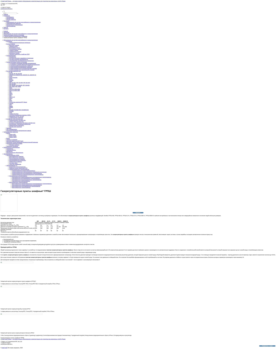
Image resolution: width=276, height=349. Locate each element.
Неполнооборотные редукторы (17, 160)
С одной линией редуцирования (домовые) (20, 67)
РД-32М (11, 80)
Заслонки (8, 128)
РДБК (10, 81)
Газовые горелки (13, 50)
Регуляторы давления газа (13, 71)
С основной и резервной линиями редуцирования (22, 63)
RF (10, 108)
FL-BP (11, 72)
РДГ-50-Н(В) (12, 84)
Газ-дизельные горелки (15, 49)
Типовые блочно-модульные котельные (19, 42)
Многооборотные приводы (16, 156)
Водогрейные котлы (14, 47)
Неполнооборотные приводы (17, 159)
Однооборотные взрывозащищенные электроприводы (26, 179)
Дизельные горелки (14, 53)
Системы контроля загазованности (18, 59)
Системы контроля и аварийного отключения (21, 58)
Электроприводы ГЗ (11, 165)
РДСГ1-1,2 (12, 97)
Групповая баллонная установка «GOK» (20, 115)
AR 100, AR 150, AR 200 (15, 73)
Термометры (9, 148)
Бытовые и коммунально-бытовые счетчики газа (22, 122)
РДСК (10, 98)
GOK (10, 104)
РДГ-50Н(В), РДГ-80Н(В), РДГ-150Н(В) (19, 85)
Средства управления (15, 164)
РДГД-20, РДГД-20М (14, 89)
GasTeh (11, 103)
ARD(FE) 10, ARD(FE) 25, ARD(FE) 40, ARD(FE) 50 (22, 75)
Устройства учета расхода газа (14, 119)
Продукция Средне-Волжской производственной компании (22, 142)
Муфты (8, 133)
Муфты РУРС (12, 135)
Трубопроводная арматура (13, 23)
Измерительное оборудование (14, 24)
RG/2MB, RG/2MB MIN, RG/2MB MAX (19, 110)
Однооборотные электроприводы (18, 176)
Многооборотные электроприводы (18, 182)
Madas (11, 106)
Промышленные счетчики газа (17, 120)
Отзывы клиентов (11, 19)
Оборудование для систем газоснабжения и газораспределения (23, 22)
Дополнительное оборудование (14, 152)
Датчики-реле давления (15, 126)
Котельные (9, 41)
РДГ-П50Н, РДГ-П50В (15, 86)
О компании (6, 15)
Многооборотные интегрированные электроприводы (26, 186)
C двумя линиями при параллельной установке (21, 69)
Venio (10, 112)
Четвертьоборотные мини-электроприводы (23, 170)
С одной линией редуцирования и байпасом (15, 36)
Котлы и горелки (10, 44)
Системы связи (13, 163)
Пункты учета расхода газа (16, 121)
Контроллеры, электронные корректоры (19, 124)
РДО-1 (11, 94)
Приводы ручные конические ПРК (18, 168)
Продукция (6, 21)
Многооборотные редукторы (16, 157)
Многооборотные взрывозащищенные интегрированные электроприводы (32, 183)
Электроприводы (10, 26)
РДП (10, 95)
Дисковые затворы (14, 144)
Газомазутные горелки (15, 51)
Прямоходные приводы (15, 161)
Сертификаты (10, 17)
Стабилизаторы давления (16, 117)
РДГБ (10, 88)
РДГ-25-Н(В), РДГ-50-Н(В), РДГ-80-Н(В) (19, 82)
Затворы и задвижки (11, 139)
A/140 (10, 76)
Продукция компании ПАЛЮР (14, 143)
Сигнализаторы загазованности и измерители (21, 60)
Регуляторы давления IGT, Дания (18, 102)
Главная (5, 14)
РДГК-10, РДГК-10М (14, 90)
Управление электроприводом (17, 166)
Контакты (5, 28)
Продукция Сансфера (12, 146)
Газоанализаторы (11, 55)
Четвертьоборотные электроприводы (19, 169)
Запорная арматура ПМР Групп (14, 141)
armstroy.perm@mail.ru (6, 8)
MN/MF (11, 107)
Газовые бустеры (13, 113)
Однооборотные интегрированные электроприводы (26, 178)
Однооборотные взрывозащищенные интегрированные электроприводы (31, 177)
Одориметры (12, 57)
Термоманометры (11, 150)
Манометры (9, 151)
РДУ (10, 99)
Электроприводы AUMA (12, 155)
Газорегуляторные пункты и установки (13, 35)
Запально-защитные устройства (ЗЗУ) (19, 54)
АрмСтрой (4, 347)
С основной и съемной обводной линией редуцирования (24, 64)
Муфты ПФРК (12, 137)
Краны (8, 138)
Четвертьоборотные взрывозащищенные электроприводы (27, 174)
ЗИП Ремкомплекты (11, 129)
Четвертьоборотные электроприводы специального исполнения (29, 172)
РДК (10, 91)
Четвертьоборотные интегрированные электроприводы (27, 173)
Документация (10, 18)
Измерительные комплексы (16, 125)
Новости (5, 27)
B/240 (10, 79)
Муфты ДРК (12, 134)
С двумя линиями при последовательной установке (23, 68)
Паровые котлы (13, 46)
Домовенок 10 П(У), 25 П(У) (16, 116)
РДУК (10, 101)
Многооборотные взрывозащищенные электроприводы (27, 185)
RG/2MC (11, 111)
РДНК (10, 93)
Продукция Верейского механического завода (18, 130)
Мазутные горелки (14, 45)
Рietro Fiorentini (13, 77)
